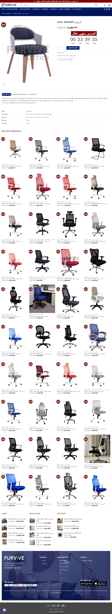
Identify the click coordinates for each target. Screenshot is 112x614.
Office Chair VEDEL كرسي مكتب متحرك (40, 354)
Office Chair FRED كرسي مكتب (37, 278)
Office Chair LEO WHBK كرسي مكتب (39, 166)
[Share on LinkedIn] (71, 59)
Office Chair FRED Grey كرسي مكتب (94, 316)
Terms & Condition (64, 566)
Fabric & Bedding (64, 9)
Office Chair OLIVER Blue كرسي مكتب (94, 354)
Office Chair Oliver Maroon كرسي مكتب (40, 391)
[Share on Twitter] (62, 59)
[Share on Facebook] (58, 59)
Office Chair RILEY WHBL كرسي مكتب (94, 504)
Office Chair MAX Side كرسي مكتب (94, 166)
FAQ (62, 609)
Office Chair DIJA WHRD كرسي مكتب (12, 278)
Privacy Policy (62, 563)
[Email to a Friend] (65, 59)
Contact (56, 609)
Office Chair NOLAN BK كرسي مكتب (67, 466)
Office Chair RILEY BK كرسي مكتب (38, 466)
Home (3, 9)
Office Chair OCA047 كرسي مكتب (66, 504)
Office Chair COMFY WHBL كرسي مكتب (68, 166)
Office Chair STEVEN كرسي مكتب (66, 429)
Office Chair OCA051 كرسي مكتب (38, 316)
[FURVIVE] (9, 5)
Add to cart (73, 48)
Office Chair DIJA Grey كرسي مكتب (94, 391)
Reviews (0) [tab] (33, 94)
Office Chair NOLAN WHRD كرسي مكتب (68, 278)
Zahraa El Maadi (87, 560)
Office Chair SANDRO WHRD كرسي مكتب (68, 391)
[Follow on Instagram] (107, 9)
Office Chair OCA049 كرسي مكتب (66, 241)
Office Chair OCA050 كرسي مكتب (38, 429)
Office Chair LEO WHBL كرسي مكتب (12, 429)
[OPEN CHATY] (4, 610)
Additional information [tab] (20, 94)
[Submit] (95, 5)
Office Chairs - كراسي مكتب (20, 13)
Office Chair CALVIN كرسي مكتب (11, 316)
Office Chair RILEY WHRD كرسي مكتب (39, 203)
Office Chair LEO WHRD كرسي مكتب (12, 203)
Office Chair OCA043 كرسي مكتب (11, 166)
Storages (45, 9)
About (51, 609)
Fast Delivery (77, 9)
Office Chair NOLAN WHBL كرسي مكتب (13, 504)
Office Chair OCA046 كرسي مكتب (93, 278)
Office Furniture (12, 9)
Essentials (36, 9)
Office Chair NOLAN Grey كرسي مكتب (95, 429)
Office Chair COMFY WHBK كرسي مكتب (40, 504)
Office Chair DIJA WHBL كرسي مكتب (12, 354)
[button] (105, 5)
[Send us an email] (109, 9)
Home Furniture (25, 9)
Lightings (53, 9)
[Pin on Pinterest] (68, 59)
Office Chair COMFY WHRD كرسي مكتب (68, 203)
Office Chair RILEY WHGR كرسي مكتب (95, 241)
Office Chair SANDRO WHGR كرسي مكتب (13, 391)
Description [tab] (6, 94)
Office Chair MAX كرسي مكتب (10, 466)
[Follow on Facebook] (104, 9)
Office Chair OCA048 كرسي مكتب (93, 466)
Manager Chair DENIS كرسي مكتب (66, 354)
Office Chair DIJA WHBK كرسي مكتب (12, 241)
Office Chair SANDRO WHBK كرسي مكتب (95, 203)
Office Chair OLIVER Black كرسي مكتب (39, 241)
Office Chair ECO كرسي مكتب (65, 316)
